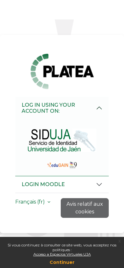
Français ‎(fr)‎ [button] (30, 202)
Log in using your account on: (48, 108)
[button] (62, 140)
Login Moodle (43, 184)
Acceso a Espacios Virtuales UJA (62, 254)
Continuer (62, 262)
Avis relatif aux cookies (84, 208)
